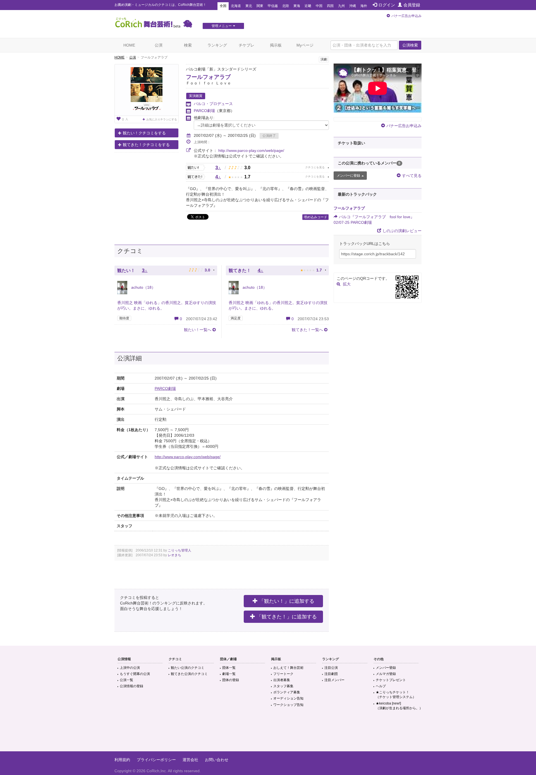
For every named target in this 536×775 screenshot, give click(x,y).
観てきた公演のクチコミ (189, 674)
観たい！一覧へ (197, 329)
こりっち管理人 (179, 550)
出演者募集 (281, 680)
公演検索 (410, 45)
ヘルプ (381, 686)
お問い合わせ (216, 759)
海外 (363, 6)
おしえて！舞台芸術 (288, 668)
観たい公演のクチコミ (187, 668)
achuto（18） (142, 287)
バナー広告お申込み (406, 16)
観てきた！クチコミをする (146, 144)
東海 (296, 6)
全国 (223, 6)
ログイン (386, 5)
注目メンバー (334, 680)
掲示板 (276, 45)
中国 (319, 6)
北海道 (236, 6)
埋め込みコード (315, 217)
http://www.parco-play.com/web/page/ (251, 150)
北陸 (285, 6)
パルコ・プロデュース (213, 103)
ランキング (217, 45)
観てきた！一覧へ (307, 329)
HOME (129, 45)
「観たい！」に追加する (286, 601)
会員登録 (411, 5)
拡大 (347, 284)
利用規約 (122, 759)
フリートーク (283, 674)
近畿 (308, 6)
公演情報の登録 (131, 686)
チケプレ (246, 45)
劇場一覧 (229, 674)
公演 (158, 45)
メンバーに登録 (348, 176)
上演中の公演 (130, 668)
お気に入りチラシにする (161, 119)
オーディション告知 (288, 698)
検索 (188, 45)
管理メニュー (222, 26)
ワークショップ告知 (288, 705)
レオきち (174, 555)
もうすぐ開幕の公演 (135, 674)
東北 (248, 6)
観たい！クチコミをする (144, 133)
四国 (330, 6)
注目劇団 (331, 674)
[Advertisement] (268, 733)
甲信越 (273, 6)
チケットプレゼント (391, 680)
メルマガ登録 (386, 674)
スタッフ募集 (283, 686)
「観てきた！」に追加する (287, 616)
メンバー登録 (386, 668)
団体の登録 (230, 680)
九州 (341, 6)
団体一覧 (229, 668)
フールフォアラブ (208, 77)
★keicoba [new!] (399, 705)
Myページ (305, 45)
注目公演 (331, 668)
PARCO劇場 (204, 110)
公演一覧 (126, 680)
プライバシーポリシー (156, 759)
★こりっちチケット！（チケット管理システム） (396, 694)
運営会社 (190, 759)
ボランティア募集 (286, 692)
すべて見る (412, 175)
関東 (260, 6)
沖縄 (352, 6)
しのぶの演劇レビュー (402, 231)
